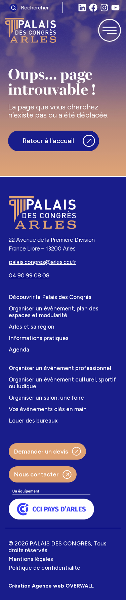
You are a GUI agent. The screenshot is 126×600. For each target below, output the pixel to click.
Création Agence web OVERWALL (51, 586)
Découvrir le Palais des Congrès (50, 297)
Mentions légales (30, 559)
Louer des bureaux (33, 420)
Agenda (19, 349)
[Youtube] (115, 7)
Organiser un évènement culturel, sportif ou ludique (62, 383)
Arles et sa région (31, 326)
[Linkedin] (82, 7)
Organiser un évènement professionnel (60, 368)
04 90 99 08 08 (29, 275)
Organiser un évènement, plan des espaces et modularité (53, 312)
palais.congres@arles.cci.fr (42, 262)
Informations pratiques (39, 338)
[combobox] (34, 7)
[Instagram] (104, 7)
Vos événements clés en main (48, 409)
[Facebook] (93, 7)
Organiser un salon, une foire (46, 397)
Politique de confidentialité (44, 567)
